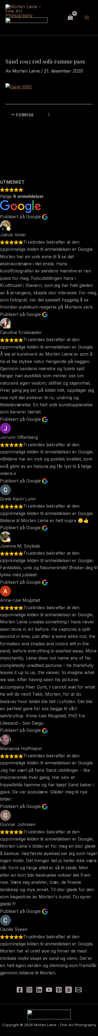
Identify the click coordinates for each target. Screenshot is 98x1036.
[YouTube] (49, 989)
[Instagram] (29, 989)
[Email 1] (78, 989)
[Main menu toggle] (87, 17)
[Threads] (68, 989)
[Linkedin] (39, 989)
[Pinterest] (59, 989)
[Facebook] (19, 989)
